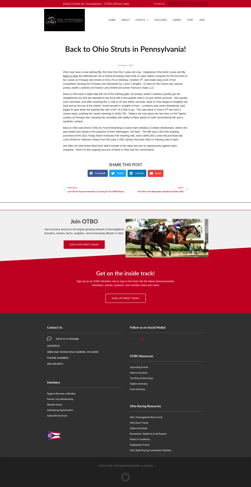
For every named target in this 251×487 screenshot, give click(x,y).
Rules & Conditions (140, 439)
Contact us (159, 3)
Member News (54, 404)
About (126, 20)
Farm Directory (137, 389)
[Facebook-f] (132, 339)
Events (140, 20)
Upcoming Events (139, 367)
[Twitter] (142, 339)
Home (112, 20)
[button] (98, 173)
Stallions (160, 20)
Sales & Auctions (138, 373)
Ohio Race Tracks (139, 423)
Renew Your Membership (60, 399)
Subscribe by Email (57, 415)
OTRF (190, 20)
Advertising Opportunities (60, 410)
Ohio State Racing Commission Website (150, 450)
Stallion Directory (139, 384)
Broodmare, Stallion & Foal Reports (148, 434)
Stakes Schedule (138, 428)
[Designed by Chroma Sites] (125, 477)
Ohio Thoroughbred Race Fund (146, 417)
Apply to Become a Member (61, 393)
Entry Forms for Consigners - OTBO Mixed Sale (96, 3)
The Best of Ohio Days (141, 378)
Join (202, 20)
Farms (177, 20)
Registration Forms (139, 445)
